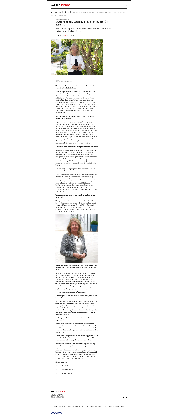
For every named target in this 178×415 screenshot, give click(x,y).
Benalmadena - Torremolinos (102, 12)
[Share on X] (61, 36)
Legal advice (71, 401)
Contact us (66, 401)
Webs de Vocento (124, 412)
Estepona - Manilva (84, 12)
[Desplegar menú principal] (126, 5)
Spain (87, 406)
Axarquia (115, 12)
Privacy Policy (85, 401)
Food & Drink (104, 406)
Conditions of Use (78, 401)
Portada (52, 15)
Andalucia (83, 406)
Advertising (101, 401)
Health (99, 406)
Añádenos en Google (70, 35)
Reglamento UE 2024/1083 (93, 401)
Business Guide (89, 408)
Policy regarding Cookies (109, 401)
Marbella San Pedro (62, 15)
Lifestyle (95, 406)
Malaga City (110, 12)
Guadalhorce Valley (121, 12)
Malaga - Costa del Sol (61, 11)
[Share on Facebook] (58, 36)
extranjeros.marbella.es (66, 373)
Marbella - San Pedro (76, 12)
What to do (110, 406)
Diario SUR (56, 406)
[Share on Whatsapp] (56, 36)
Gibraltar (91, 406)
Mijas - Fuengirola (92, 12)
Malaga (56, 15)
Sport (114, 406)
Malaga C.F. (118, 406)
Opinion (122, 406)
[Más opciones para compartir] (63, 36)
